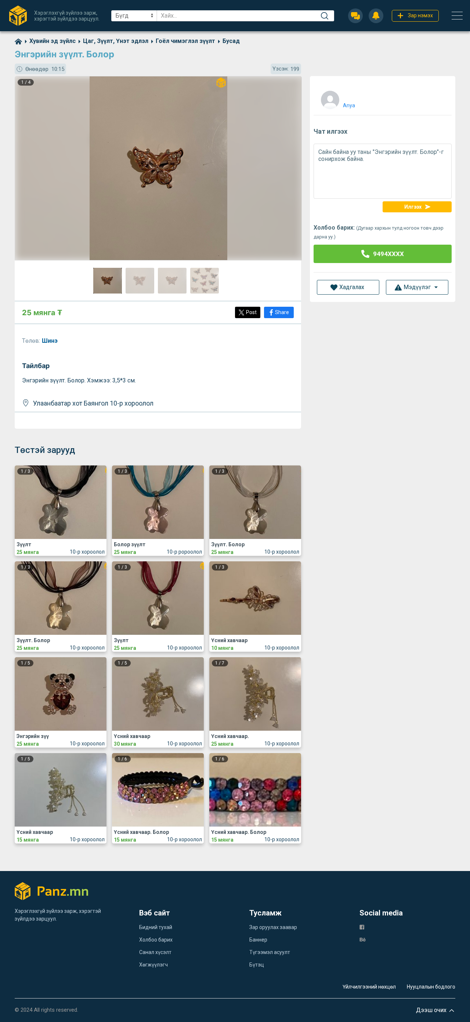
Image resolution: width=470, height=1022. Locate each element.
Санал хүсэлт (155, 952)
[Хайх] (324, 16)
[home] (18, 40)
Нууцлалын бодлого (431, 987)
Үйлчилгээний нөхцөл (369, 987)
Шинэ (50, 340)
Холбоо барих (156, 940)
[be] (362, 939)
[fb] (361, 927)
